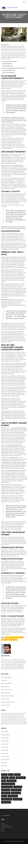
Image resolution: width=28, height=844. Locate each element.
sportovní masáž (20, 777)
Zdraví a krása (5, 686)
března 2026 (4, 747)
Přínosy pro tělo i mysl (7, 66)
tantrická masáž (11, 780)
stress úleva (5, 639)
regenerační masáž (7, 799)
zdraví (10, 774)
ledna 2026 (4, 753)
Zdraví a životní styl (6, 689)
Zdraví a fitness (5, 692)
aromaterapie (18, 786)
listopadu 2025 (5, 759)
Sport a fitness (5, 699)
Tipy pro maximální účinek (8, 72)
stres (4, 780)
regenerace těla (17, 799)
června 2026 (4, 737)
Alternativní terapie (6, 683)
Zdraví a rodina (5, 705)
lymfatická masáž (16, 790)
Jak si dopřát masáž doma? (8, 70)
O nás (2, 823)
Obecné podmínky (5, 825)
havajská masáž (6, 802)
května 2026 (4, 741)
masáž (12, 777)
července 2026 (5, 734)
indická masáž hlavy (7, 786)
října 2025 (4, 762)
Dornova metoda (12, 796)
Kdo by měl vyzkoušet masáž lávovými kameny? (13, 68)
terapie (4, 796)
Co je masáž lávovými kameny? (9, 61)
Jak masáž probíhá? (7, 63)
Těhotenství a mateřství (7, 695)
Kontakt (3, 830)
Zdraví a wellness (6, 677)
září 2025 (4, 765)
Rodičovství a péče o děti (8, 702)
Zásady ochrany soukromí (6, 827)
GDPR (2, 828)
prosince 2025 (5, 756)
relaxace (3, 613)
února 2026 (4, 750)
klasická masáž (6, 793)
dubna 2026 (4, 744)
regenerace (5, 777)
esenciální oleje (6, 790)
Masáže (4, 680)
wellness (17, 774)
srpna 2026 (4, 731)
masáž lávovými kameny (11, 637)
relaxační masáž (15, 793)
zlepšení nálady (13, 639)
